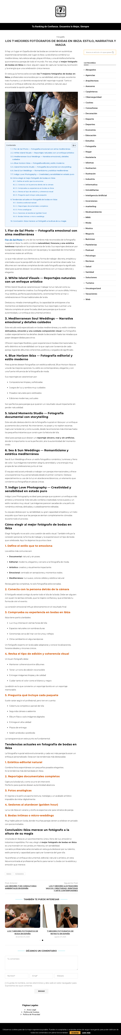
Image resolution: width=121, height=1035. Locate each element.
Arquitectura (92, 81)
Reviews (90, 261)
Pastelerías (91, 245)
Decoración (91, 113)
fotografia (19, 874)
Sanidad (90, 272)
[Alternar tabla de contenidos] (72, 145)
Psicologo (91, 256)
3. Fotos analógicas (24, 210)
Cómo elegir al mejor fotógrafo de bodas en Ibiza (33, 178)
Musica (89, 228)
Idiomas (90, 163)
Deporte (90, 119)
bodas (8, 874)
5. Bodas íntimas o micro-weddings (30, 216)
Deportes (90, 124)
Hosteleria (91, 157)
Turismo (90, 283)
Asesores (90, 86)
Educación (91, 135)
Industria (90, 179)
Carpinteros (91, 92)
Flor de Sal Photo (13, 240)
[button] (8, 922)
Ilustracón (91, 174)
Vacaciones (91, 294)
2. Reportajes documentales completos (32, 206)
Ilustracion (91, 168)
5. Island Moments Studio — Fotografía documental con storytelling (41, 167)
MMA (88, 217)
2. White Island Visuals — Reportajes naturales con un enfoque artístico (43, 153)
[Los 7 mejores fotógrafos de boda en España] (22, 916)
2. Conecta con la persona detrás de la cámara (34, 185)
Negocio (90, 234)
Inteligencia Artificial (96, 195)
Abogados (91, 70)
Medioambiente (94, 212)
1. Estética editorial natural (26, 203)
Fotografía (91, 146)
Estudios (90, 141)
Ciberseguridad (94, 97)
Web (88, 299)
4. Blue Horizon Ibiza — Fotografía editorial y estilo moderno (38, 163)
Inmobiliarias (92, 190)
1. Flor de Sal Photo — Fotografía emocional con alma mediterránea (41, 149)
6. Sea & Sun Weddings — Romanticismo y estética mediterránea (40, 171)
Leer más (86, 1032)
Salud (88, 266)
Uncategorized (93, 288)
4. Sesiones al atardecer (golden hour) (31, 213)
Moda (88, 223)
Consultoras (92, 108)
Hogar (89, 152)
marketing (91, 206)
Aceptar (75, 1033)
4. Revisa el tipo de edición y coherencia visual (34, 191)
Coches (89, 103)
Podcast (90, 250)
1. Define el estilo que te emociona (29, 181)
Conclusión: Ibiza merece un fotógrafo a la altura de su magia (39, 221)
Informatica (91, 185)
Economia (91, 130)
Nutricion (90, 239)
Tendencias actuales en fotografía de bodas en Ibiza (34, 199)
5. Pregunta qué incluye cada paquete (31, 195)
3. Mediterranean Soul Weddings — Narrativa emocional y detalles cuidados (40, 158)
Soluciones (91, 277)
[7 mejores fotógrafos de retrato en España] (60, 916)
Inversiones (91, 201)
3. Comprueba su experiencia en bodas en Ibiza (35, 188)
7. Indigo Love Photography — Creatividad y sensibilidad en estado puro (43, 174)
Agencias (90, 75)
